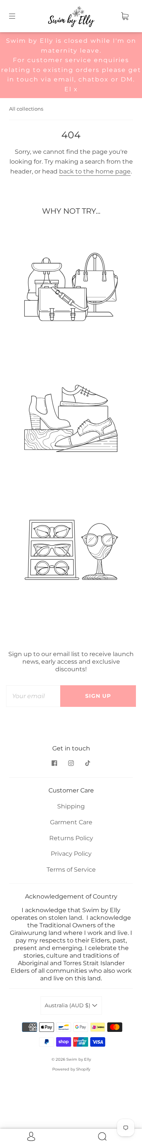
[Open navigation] (17, 16)
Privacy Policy (71, 853)
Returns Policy (71, 838)
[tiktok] (88, 763)
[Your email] (33, 696)
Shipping (71, 806)
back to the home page (95, 171)
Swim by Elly (78, 1059)
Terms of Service (71, 869)
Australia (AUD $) (68, 1005)
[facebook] (54, 763)
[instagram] (71, 763)
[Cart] (124, 16)
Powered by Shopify (71, 1069)
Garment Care (71, 822)
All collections (26, 109)
